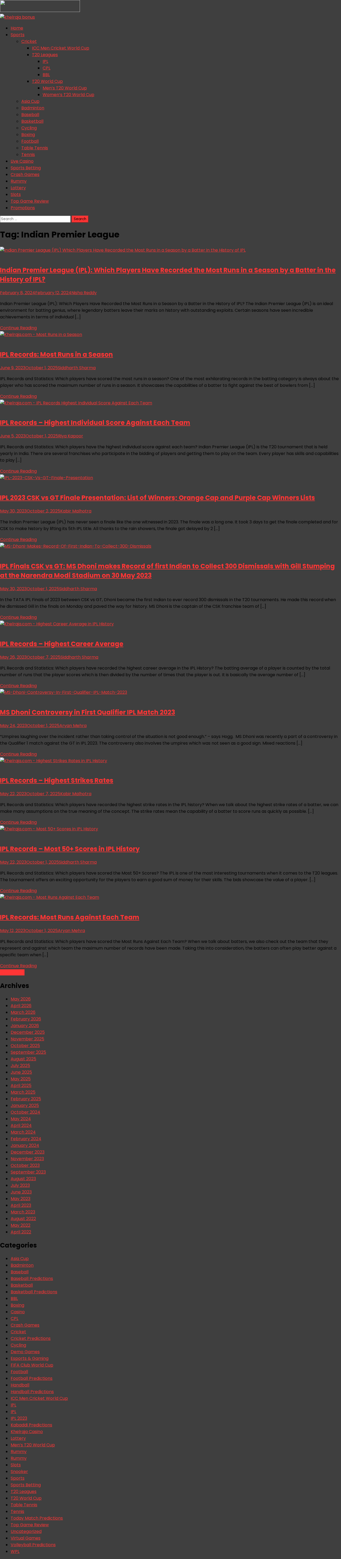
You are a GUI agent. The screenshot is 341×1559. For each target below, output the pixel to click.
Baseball (30, 115)
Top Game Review (30, 201)
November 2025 (27, 1039)
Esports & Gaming (29, 1358)
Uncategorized (26, 1531)
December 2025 (28, 1032)
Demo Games (25, 1352)
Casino (18, 1312)
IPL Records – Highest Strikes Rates (56, 780)
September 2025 (28, 1052)
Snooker (19, 1471)
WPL (15, 1551)
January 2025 (25, 1105)
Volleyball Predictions (33, 1545)
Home (17, 28)
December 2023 (27, 1152)
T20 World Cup (47, 81)
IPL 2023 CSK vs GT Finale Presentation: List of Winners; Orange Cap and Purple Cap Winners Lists (157, 497)
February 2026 (26, 1019)
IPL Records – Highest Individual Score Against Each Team (95, 422)
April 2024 (21, 1125)
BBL (46, 75)
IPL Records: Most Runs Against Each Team (69, 917)
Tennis (28, 154)
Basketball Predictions (34, 1292)
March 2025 (23, 1092)
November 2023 (27, 1159)
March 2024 (23, 1132)
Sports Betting (26, 168)
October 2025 (25, 1046)
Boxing (28, 135)
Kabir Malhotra (75, 511)
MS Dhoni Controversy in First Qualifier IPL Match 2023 (87, 712)
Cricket (29, 41)
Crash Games (25, 174)
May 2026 (21, 999)
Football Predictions (31, 1378)
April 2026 (21, 1006)
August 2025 (23, 1059)
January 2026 (25, 1026)
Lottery (18, 188)
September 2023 (28, 1172)
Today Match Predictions (37, 1518)
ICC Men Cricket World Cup (60, 48)
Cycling (29, 128)
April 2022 (21, 1232)
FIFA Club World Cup (32, 1365)
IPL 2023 (19, 1418)
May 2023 (20, 1199)
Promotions (23, 208)
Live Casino (22, 161)
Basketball (32, 121)
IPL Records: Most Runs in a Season (56, 354)
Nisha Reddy (84, 293)
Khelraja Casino (27, 1432)
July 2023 (20, 1185)
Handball (20, 1385)
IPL (45, 61)
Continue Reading (18, 328)
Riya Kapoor (70, 436)
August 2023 (23, 1179)
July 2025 (20, 1065)
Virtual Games (25, 1538)
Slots (16, 194)
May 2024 (21, 1119)
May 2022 (20, 1225)
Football (30, 141)
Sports (18, 35)
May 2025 (21, 1079)
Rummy (19, 181)
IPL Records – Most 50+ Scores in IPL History (70, 848)
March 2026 (23, 1012)
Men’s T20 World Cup (65, 88)
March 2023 (23, 1212)
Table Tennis (34, 148)
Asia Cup (30, 101)
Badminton (32, 108)
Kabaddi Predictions (31, 1425)
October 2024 (25, 1112)
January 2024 (25, 1145)
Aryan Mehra (73, 726)
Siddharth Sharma (77, 368)
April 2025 (21, 1085)
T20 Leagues (45, 55)
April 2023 (21, 1205)
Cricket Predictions (31, 1338)
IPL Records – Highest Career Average (61, 643)
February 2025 (26, 1099)
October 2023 (25, 1165)
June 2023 (21, 1192)
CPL (46, 68)
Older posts (12, 972)
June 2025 (21, 1072)
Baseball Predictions (32, 1278)
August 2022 (23, 1219)
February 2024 (26, 1139)
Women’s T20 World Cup (68, 95)
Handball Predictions (32, 1392)
